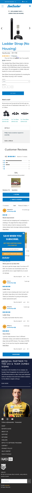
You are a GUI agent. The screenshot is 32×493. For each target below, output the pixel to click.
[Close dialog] (23, 233)
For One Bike (5, 119)
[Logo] (14, 6)
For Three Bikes (25, 119)
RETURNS (5, 437)
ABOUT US (5, 431)
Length (3, 79)
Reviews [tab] (6, 190)
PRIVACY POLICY (7, 448)
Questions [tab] (14, 190)
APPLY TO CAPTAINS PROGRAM (12, 443)
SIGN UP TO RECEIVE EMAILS (12, 254)
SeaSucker (6, 53)
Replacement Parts (16, 11)
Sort (14, 205)
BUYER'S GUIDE (6, 429)
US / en (25, 1)
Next (29, 28)
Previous (1, 28)
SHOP (3, 426)
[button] (30, 6)
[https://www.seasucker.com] (9, 11)
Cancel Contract (6, 454)
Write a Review (19, 200)
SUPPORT (5, 434)
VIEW (16, 410)
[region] (16, 182)
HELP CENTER (6, 451)
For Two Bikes (15, 119)
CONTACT (5, 445)
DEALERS (4, 440)
